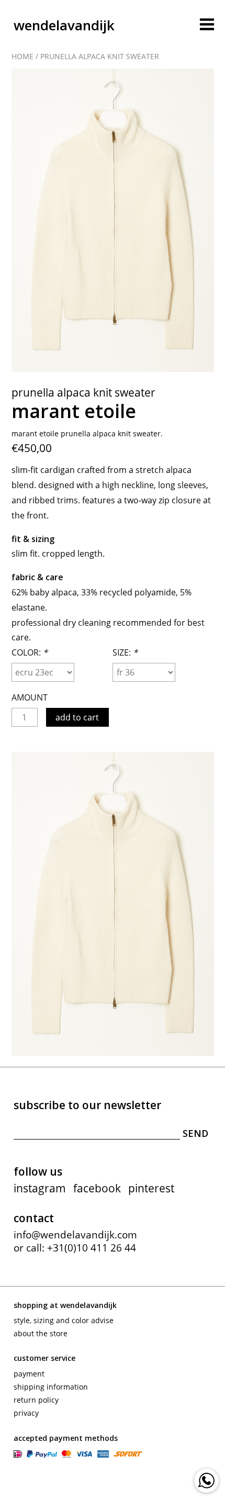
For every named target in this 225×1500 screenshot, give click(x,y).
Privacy (26, 1413)
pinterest (151, 1188)
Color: (30, 652)
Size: (125, 652)
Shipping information (51, 1387)
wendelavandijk (64, 25)
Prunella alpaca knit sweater (99, 56)
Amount (30, 697)
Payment (29, 1374)
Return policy (36, 1400)
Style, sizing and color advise (64, 1320)
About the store (41, 1333)
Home (22, 56)
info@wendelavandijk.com (75, 1235)
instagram (40, 1188)
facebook (97, 1188)
